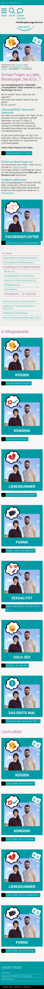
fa (15, 2)
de (2, 2)
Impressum (17, 987)
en (5, 2)
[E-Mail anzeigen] (19, 167)
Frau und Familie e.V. (7, 979)
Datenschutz (27, 987)
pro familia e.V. (5, 973)
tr (20, 2)
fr (7, 2)
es (10, 2)
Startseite (19, 65)
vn (18, 2)
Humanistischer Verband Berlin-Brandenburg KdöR (17, 976)
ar (13, 2)
